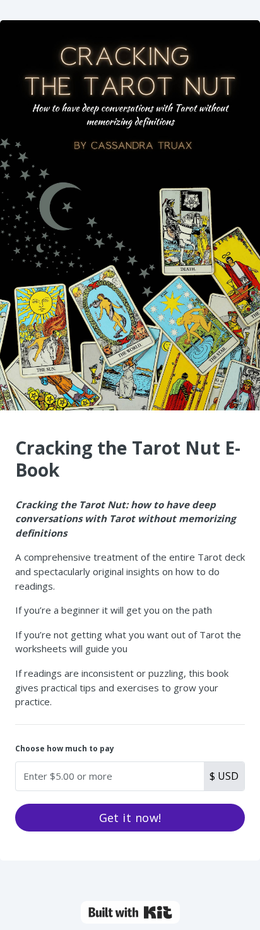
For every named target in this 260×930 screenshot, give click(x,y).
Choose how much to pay (64, 748)
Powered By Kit (130, 912)
